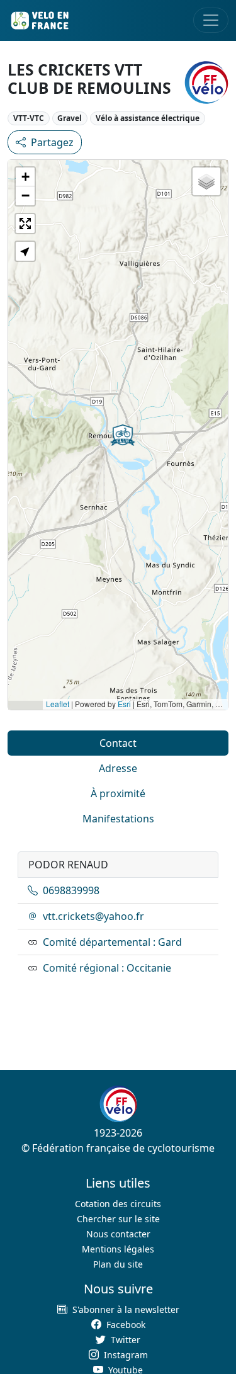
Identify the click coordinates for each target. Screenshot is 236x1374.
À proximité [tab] (118, 793)
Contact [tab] (118, 743)
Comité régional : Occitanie (107, 968)
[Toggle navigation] (210, 20)
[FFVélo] (118, 1104)
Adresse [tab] (118, 768)
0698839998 (71, 890)
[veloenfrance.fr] (39, 20)
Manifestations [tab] (118, 819)
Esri (124, 703)
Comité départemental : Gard (112, 942)
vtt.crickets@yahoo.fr (93, 916)
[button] (122, 435)
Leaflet (57, 703)
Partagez (52, 142)
